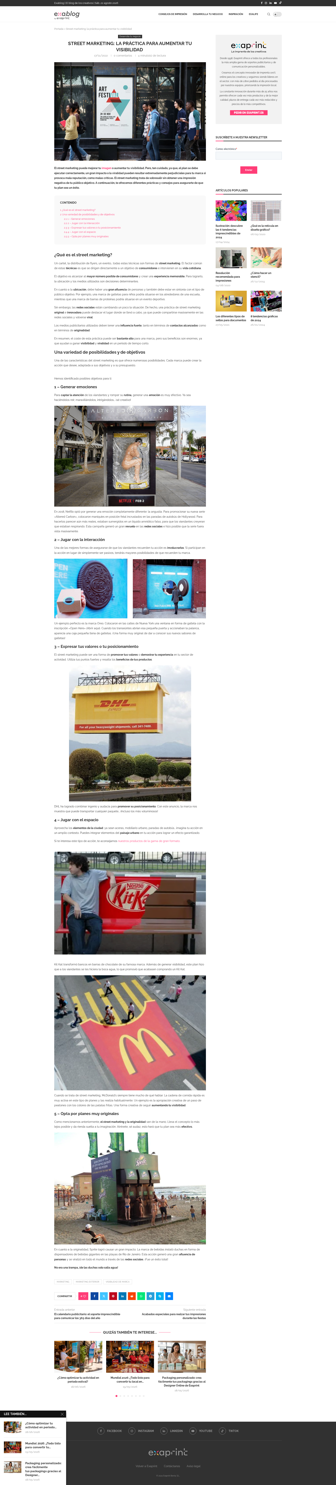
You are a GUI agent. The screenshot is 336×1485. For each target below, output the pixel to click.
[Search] (269, 14)
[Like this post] (84, 1296)
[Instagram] (266, 3)
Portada (58, 28)
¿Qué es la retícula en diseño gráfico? (264, 227)
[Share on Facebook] (94, 1296)
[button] (59, 1368)
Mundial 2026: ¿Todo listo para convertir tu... (43, 1445)
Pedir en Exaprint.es (249, 112)
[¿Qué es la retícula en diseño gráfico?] (266, 210)
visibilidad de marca (118, 1282)
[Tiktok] (280, 3)
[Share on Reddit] (132, 1296)
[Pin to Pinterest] (113, 1296)
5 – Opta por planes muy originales (86, 236)
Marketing (63, 1282)
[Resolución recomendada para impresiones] (231, 257)
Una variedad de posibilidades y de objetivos (87, 214)
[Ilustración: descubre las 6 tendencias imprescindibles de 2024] (231, 210)
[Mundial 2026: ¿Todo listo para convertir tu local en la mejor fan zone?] (130, 1357)
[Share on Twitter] (104, 1296)
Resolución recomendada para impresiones (228, 276)
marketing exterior (87, 1282)
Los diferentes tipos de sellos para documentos (231, 318)
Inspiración (236, 14)
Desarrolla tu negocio (208, 14)
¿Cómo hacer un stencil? (261, 274)
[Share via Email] (169, 1296)
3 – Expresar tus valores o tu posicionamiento (92, 227)
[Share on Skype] (160, 1296)
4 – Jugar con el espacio (80, 231)
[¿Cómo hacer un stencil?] (266, 257)
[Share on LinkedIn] (122, 1296)
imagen (106, 168)
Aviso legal (193, 1466)
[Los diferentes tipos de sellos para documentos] (231, 301)
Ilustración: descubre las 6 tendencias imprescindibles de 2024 (229, 231)
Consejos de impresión (172, 14)
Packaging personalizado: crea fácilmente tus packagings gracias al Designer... (43, 1469)
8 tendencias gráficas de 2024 (264, 318)
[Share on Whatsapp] (141, 1296)
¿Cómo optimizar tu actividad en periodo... (40, 1425)
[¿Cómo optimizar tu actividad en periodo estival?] (78, 1357)
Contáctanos (172, 1466)
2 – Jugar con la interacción (82, 223)
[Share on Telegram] (150, 1296)
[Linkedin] (271, 3)
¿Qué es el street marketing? (78, 209)
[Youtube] (275, 3)
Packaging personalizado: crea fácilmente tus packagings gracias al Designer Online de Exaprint (182, 1381)
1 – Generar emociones (79, 218)
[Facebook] (261, 3)
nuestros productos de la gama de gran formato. (149, 841)
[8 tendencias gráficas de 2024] (266, 301)
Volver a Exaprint (146, 1466)
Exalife (253, 14)
